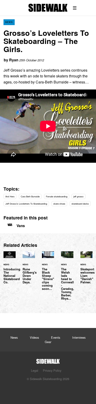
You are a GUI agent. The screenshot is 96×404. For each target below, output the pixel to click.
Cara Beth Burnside (30, 196)
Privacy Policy (52, 370)
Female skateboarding (56, 196)
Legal (34, 370)
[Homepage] (48, 359)
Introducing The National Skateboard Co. (9, 270)
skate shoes (59, 203)
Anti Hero (9, 196)
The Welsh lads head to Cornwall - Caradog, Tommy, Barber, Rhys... (67, 278)
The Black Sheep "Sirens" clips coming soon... (48, 273)
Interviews (79, 337)
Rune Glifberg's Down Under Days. (29, 270)
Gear (48, 342)
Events (55, 337)
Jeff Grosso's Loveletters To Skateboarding (26, 203)
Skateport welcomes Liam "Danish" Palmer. (86, 270)
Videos (34, 337)
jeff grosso (78, 196)
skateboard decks (80, 203)
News (9, 22)
